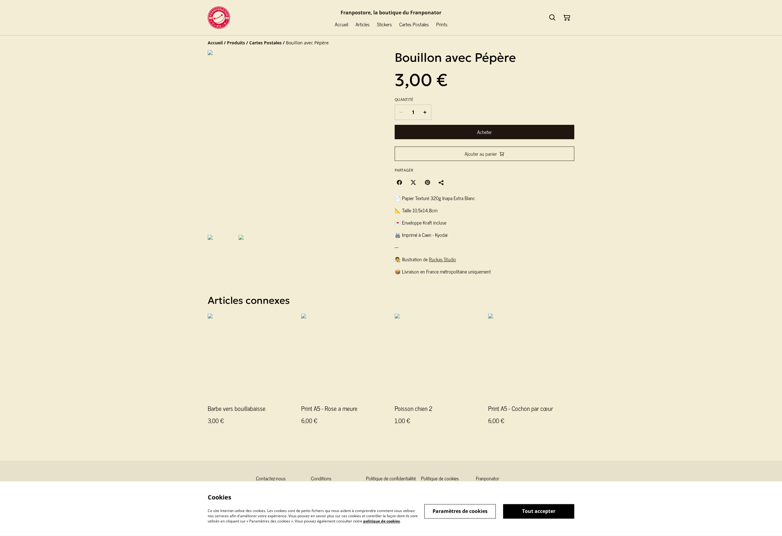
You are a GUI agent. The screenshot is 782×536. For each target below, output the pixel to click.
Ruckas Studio (442, 259)
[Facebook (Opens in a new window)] (399, 182)
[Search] (552, 17)
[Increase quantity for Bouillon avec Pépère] (425, 112)
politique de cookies (381, 520)
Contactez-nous (271, 478)
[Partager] (441, 182)
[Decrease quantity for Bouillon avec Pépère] (401, 112)
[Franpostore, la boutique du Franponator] (219, 17)
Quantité (404, 100)
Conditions (321, 478)
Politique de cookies (440, 478)
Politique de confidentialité (391, 478)
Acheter (484, 132)
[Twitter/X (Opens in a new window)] (413, 182)
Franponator (487, 478)
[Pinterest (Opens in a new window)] (427, 182)
